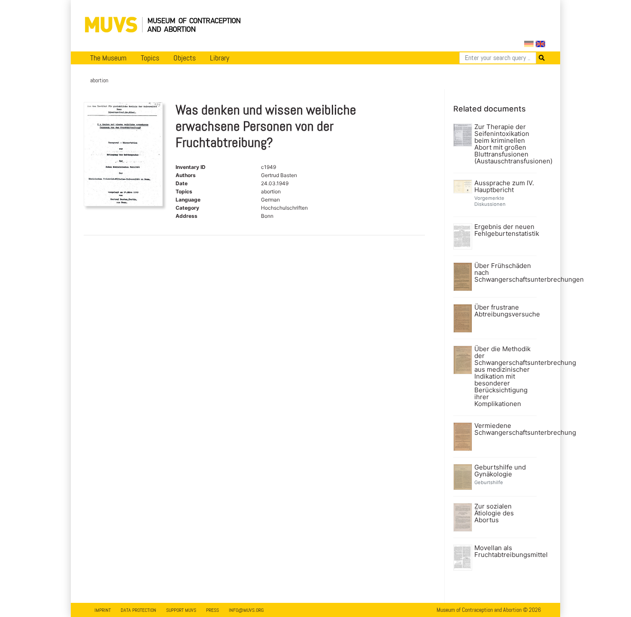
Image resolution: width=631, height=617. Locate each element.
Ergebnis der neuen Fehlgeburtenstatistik (504, 230)
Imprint (102, 610)
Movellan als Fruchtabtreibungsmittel (504, 551)
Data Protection (138, 610)
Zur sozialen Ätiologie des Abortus (494, 513)
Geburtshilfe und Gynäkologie (500, 471)
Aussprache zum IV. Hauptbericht (504, 186)
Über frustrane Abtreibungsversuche (504, 311)
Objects (184, 58)
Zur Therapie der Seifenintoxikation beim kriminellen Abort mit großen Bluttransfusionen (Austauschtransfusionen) (504, 144)
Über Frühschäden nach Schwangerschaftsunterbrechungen (504, 272)
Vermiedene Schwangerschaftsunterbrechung (504, 429)
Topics (150, 58)
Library (219, 58)
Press (212, 610)
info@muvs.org (246, 610)
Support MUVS (181, 610)
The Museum (108, 58)
